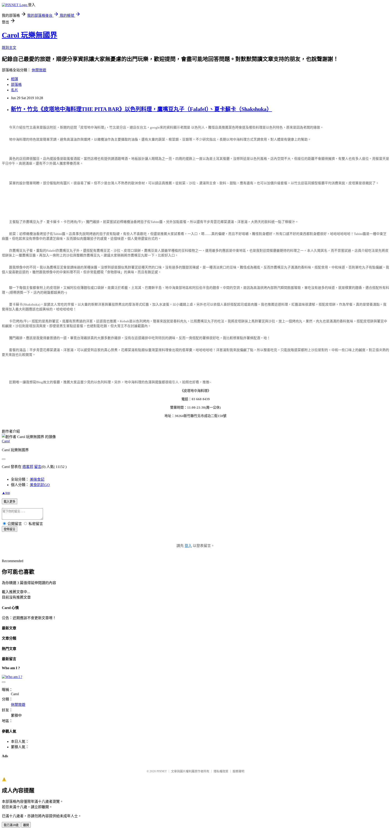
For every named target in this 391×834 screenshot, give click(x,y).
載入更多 (9, 501)
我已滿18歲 (11, 825)
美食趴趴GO (40, 485)
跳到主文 (9, 48)
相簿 (14, 79)
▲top (6, 493)
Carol (6, 441)
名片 (14, 90)
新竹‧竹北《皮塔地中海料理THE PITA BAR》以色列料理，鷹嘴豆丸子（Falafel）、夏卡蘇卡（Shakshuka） (141, 109)
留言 (37, 467)
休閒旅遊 (39, 70)
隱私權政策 (221, 771)
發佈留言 (9, 529)
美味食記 (37, 479)
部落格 (16, 84)
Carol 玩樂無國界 (29, 35)
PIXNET (162, 771)
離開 (26, 825)
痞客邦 (27, 467)
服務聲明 (238, 771)
